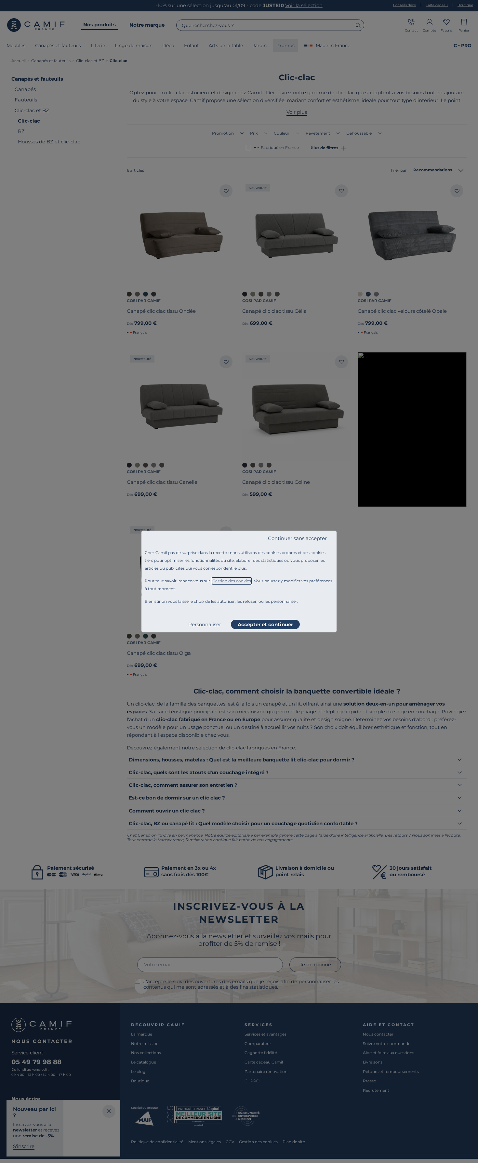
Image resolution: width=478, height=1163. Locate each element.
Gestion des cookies (231, 580)
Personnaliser (204, 624)
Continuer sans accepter (297, 538)
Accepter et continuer (265, 624)
